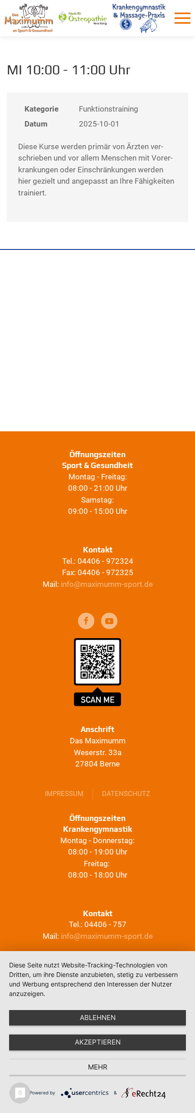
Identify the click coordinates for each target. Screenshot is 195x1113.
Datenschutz (126, 794)
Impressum (64, 794)
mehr (97, 1067)
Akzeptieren (98, 1042)
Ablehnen (98, 1017)
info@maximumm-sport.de (107, 584)
